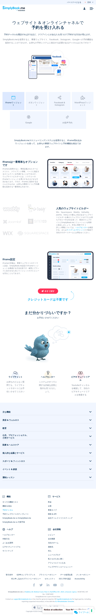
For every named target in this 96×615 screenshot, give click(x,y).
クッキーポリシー (83, 574)
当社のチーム (53, 543)
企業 (50, 506)
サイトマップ (7, 551)
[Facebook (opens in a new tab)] (34, 585)
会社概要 (51, 539)
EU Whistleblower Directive (64, 601)
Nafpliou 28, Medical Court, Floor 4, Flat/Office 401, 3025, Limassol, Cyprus (51, 592)
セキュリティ (50, 578)
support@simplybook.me (22, 599)
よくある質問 (7, 543)
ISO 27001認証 (65, 578)
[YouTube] (55, 585)
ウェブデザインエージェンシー (60, 567)
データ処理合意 (66, 574)
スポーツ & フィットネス (13, 461)
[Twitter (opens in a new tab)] (41, 585)
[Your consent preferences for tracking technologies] (91, 610)
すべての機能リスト (10, 502)
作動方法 (6, 539)
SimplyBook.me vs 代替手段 (13, 522)
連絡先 (50, 547)
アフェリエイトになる (57, 563)
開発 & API (52, 514)
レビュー (51, 535)
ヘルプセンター (81, 227)
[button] (15, 383)
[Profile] (84, 8)
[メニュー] (92, 8)
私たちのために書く (56, 559)
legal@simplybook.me (64, 599)
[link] (48, 383)
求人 (50, 551)
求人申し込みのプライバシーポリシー (26, 578)
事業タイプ (52, 510)
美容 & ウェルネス (10, 420)
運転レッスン (8, 477)
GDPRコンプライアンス (26, 574)
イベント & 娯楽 (9, 469)
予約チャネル (7, 510)
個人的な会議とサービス (13, 453)
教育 (4, 428)
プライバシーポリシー (47, 574)
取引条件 (9, 574)
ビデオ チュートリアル (11, 547)
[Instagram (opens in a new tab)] (62, 585)
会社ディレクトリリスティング (60, 518)
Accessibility (80, 578)
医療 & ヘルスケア (10, 445)
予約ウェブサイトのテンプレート (15, 514)
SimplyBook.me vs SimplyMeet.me (16, 518)
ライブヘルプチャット (75, 230)
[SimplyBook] (13, 8)
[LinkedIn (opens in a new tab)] (48, 585)
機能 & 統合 (7, 506)
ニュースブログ (54, 555)
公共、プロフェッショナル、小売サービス (15, 436)
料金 (50, 502)
